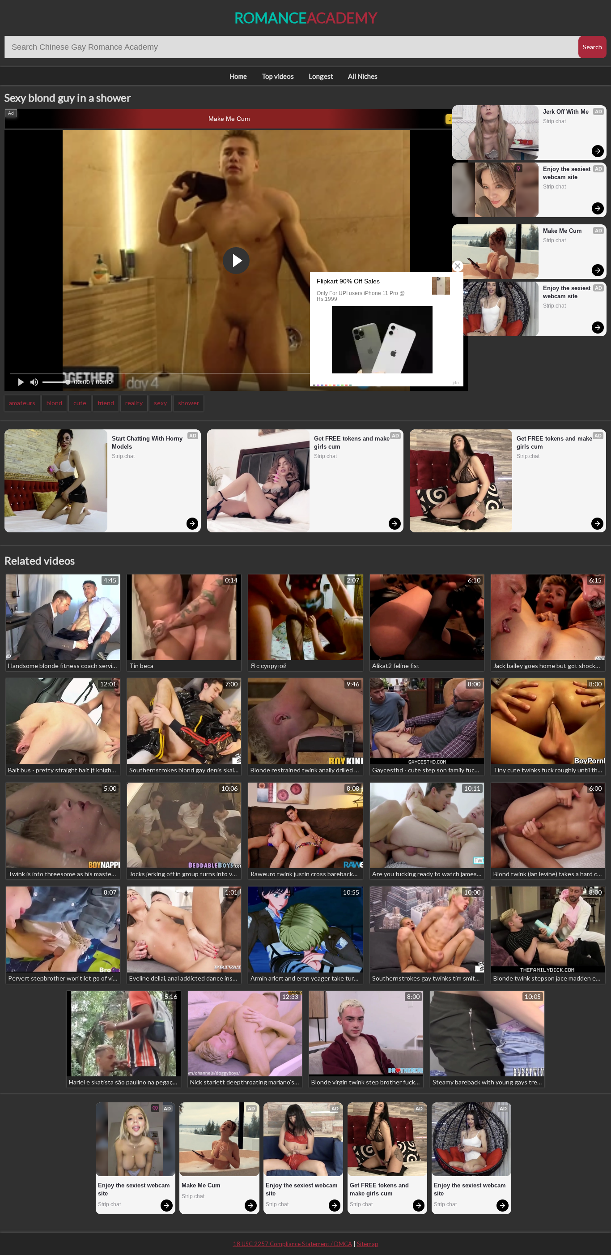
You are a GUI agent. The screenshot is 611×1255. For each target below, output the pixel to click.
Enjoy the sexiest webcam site (567, 173)
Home (238, 76)
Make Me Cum (229, 118)
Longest (321, 76)
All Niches (363, 76)
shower (188, 403)
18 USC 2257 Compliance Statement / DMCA (292, 1243)
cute (79, 403)
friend (106, 403)
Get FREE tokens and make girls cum (352, 442)
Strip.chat (554, 121)
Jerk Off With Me (566, 111)
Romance (305, 17)
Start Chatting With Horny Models (148, 442)
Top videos (278, 76)
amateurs (22, 403)
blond (54, 403)
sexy (160, 403)
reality (134, 403)
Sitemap (367, 1243)
